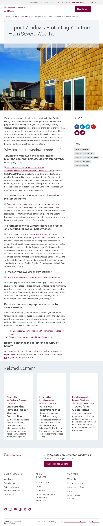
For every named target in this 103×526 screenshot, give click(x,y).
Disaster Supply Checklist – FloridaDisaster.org (31, 337)
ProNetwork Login (35, 2)
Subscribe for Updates (57, 464)
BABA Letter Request (73, 497)
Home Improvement (47, 400)
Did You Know (12, 400)
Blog (46, 2)
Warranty (71, 479)
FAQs (69, 491)
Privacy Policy (9, 523)
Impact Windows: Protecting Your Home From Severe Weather (54, 16)
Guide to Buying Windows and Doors (13, 489)
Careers (39, 486)
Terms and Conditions (12, 522)
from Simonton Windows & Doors (38, 170)
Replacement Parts (76, 483)
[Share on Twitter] (87, 127)
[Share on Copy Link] (82, 133)
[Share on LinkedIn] (82, 127)
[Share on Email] (76, 133)
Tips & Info (23, 16)
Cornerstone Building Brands (75, 522)
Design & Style (13, 397)
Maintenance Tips (75, 487)
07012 (96, 2)
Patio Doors (9, 483)
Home (8, 16)
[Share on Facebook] (76, 127)
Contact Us (54, 2)
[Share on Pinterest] (93, 127)
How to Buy (83, 9)
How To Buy (10, 494)
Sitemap (95, 522)
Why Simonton (42, 482)
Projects (22, 400)
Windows (8, 479)
